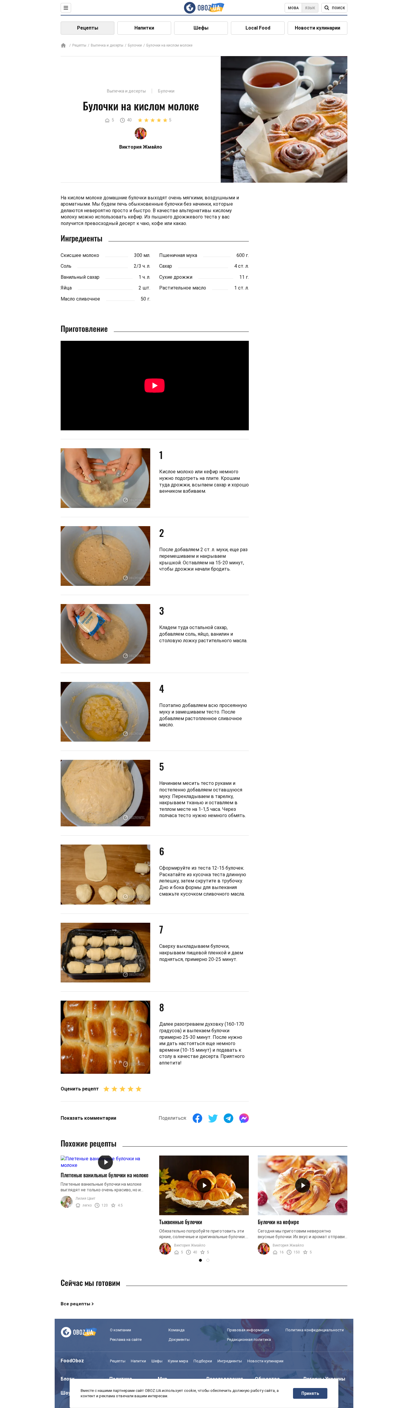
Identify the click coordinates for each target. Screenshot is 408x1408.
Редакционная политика (249, 1339)
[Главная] (63, 45)
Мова (293, 8)
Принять (310, 1393)
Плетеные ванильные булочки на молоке (104, 1175)
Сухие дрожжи (175, 277)
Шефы (201, 28)
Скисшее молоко (80, 255)
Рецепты (87, 28)
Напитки (144, 28)
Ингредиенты (229, 1361)
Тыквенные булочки (180, 1221)
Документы (179, 1339)
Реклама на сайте (126, 1339)
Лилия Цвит (85, 1198)
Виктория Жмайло (189, 1245)
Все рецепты (75, 1304)
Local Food (258, 28)
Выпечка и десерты (107, 45)
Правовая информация (248, 1330)
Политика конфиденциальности (315, 1330)
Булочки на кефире (278, 1221)
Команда (176, 1330)
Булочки (135, 45)
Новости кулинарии (317, 28)
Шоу (66, 1393)
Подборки (203, 1361)
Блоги (67, 1379)
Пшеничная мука (178, 255)
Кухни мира (178, 1361)
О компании (120, 1330)
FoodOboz (72, 1361)
